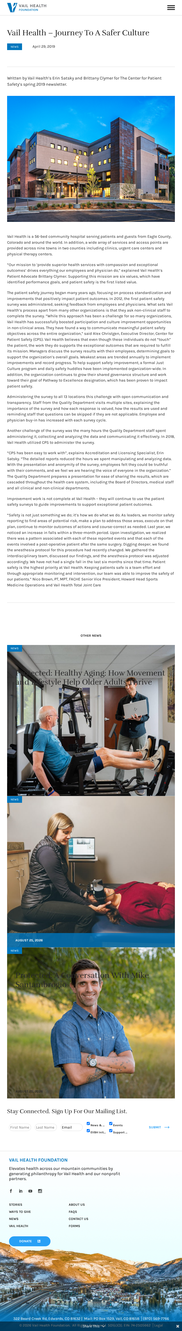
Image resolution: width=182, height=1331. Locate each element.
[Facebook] (12, 1191)
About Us (77, 1205)
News (13, 1219)
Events (118, 1125)
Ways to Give (20, 1212)
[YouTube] (31, 1191)
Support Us (121, 1132)
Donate (25, 1241)
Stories (15, 1205)
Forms (74, 1226)
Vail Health (18, 1226)
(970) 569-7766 (156, 1318)
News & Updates (98, 1125)
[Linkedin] (21, 1191)
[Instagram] (41, 1191)
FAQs (73, 1212)
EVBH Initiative (98, 1132)
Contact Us (78, 1219)
